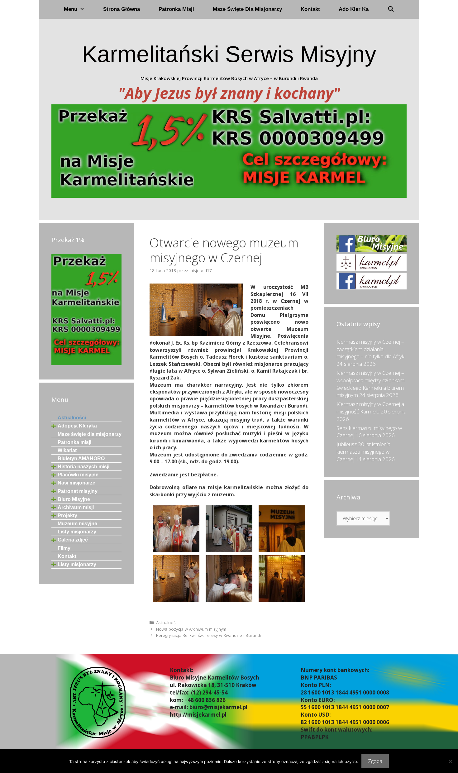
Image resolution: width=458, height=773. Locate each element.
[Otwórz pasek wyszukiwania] (390, 9)
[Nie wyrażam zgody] (450, 761)
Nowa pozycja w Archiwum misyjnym (191, 629)
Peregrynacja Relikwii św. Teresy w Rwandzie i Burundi (208, 635)
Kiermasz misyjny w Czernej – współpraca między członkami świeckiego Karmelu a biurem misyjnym (370, 383)
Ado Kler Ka (354, 9)
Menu (70, 9)
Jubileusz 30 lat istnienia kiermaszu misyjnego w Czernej (363, 452)
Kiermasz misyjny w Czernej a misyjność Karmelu (370, 407)
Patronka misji (176, 9)
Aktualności (167, 622)
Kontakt (310, 9)
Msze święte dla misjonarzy (247, 9)
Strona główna (121, 9)
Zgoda (375, 761)
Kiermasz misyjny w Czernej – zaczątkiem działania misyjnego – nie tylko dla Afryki (370, 349)
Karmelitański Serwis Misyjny (229, 54)
